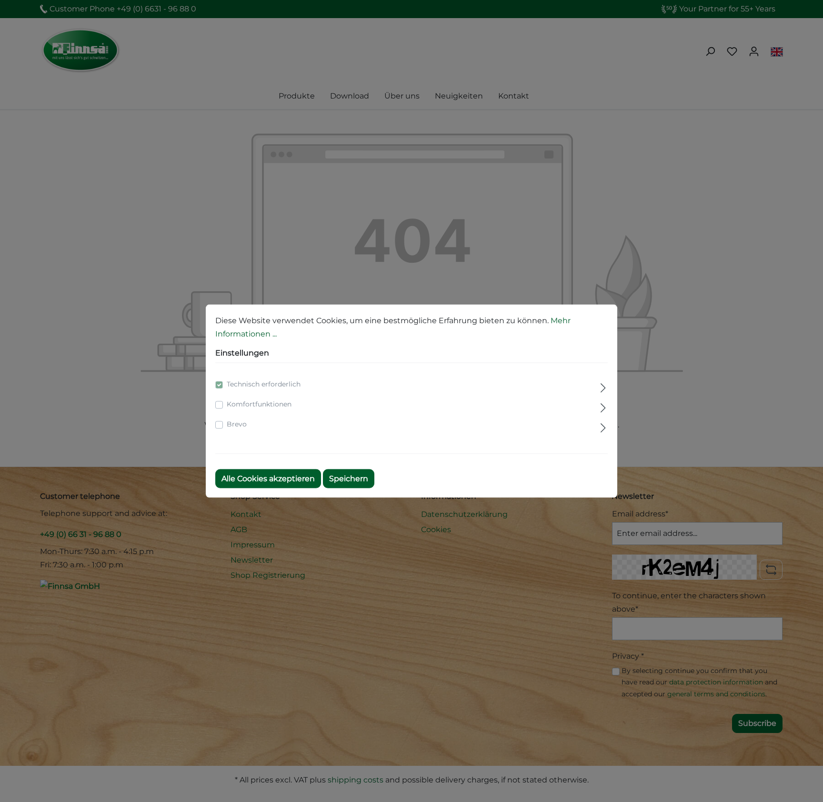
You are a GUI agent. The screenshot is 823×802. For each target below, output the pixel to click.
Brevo (237, 424)
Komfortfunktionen (259, 404)
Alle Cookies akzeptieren (268, 478)
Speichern (348, 478)
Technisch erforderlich (264, 384)
